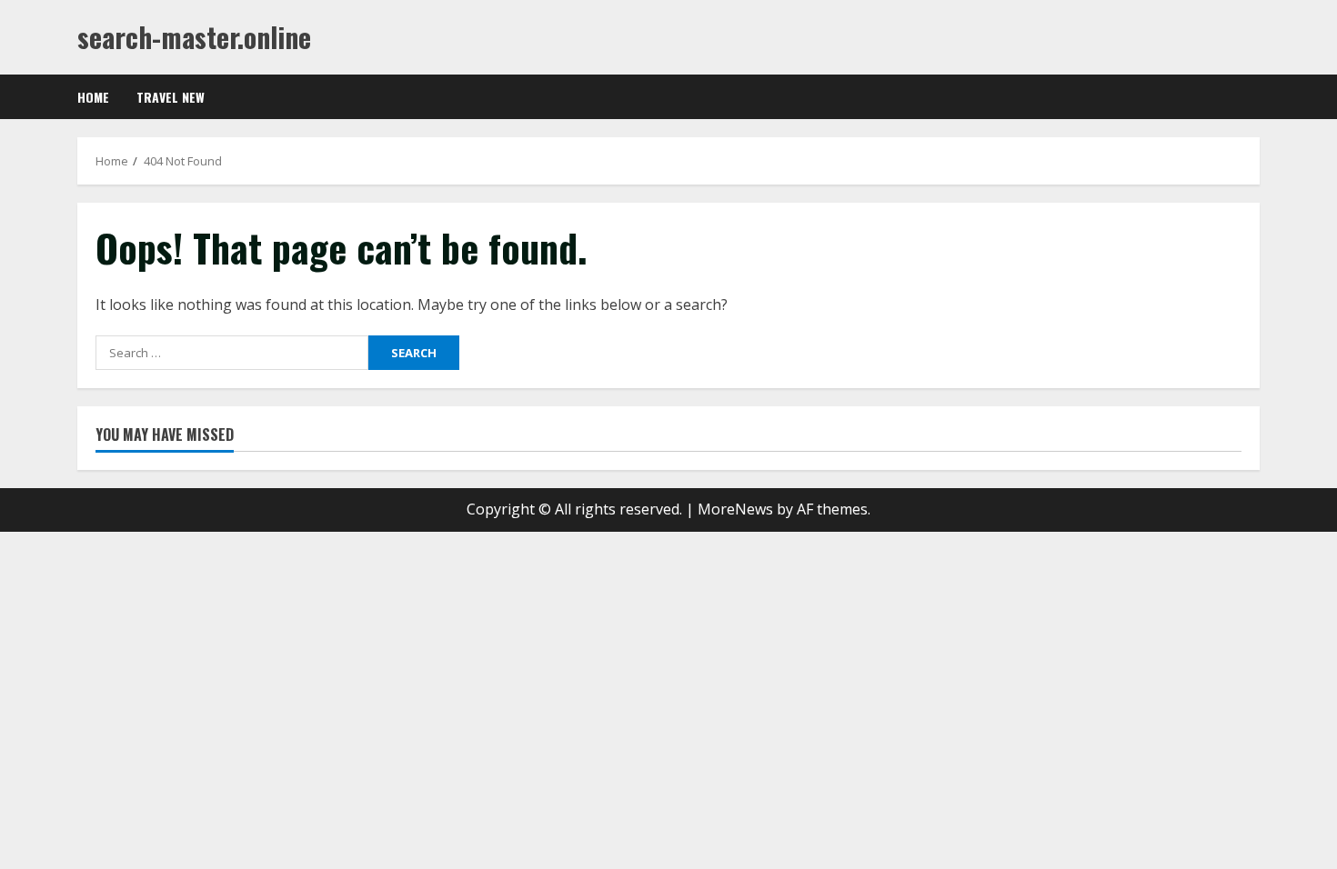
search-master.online (194, 36)
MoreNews (735, 509)
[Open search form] (1254, 97)
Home (93, 96)
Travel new (170, 96)
